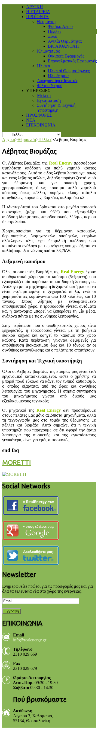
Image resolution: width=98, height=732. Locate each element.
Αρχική (8, 139)
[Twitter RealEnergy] (32, 554)
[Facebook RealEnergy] (32, 505)
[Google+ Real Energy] (32, 530)
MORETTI (16, 462)
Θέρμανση (26, 139)
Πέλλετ (44, 139)
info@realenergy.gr (29, 640)
